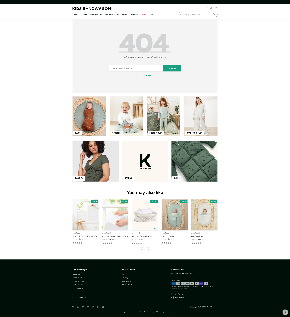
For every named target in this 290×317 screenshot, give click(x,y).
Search (172, 68)
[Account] (211, 8)
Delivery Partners (177, 294)
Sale (143, 15)
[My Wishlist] (206, 8)
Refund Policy (77, 288)
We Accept (175, 280)
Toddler (83, 15)
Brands (134, 15)
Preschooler (96, 15)
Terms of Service (78, 285)
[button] (96, 228)
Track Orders (127, 285)
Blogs (150, 15)
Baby (74, 15)
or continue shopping (145, 75)
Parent (125, 15)
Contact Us (126, 274)
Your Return (126, 281)
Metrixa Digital (135, 312)
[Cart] (216, 8)
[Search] (214, 14)
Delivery (125, 278)
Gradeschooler (112, 15)
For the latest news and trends (182, 274)
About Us (76, 274)
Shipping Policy (78, 281)
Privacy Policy (77, 278)
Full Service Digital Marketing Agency (156, 312)
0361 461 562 (82, 297)
